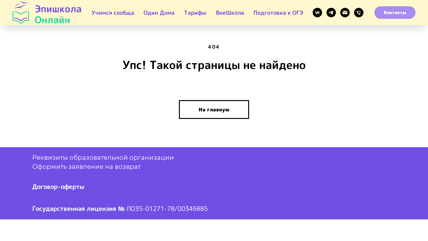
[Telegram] (331, 12)
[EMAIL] (345, 12)
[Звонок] (358, 12)
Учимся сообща (112, 13)
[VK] (317, 12)
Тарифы (195, 13)
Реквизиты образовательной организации (103, 158)
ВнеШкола (230, 13)
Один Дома (159, 13)
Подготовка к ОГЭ (278, 13)
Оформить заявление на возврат (86, 167)
